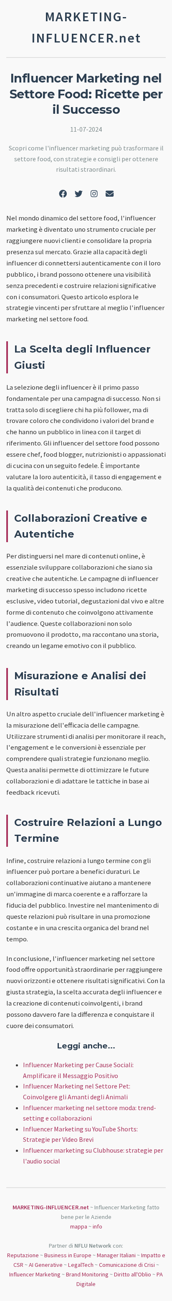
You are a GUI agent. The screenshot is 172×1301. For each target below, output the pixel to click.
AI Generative (46, 1264)
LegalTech (81, 1264)
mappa (78, 1226)
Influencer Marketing (35, 1274)
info (97, 1226)
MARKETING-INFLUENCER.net (51, 1207)
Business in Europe (67, 1255)
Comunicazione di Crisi (127, 1264)
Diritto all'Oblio (132, 1274)
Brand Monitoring (87, 1274)
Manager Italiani (116, 1255)
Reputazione (23, 1255)
